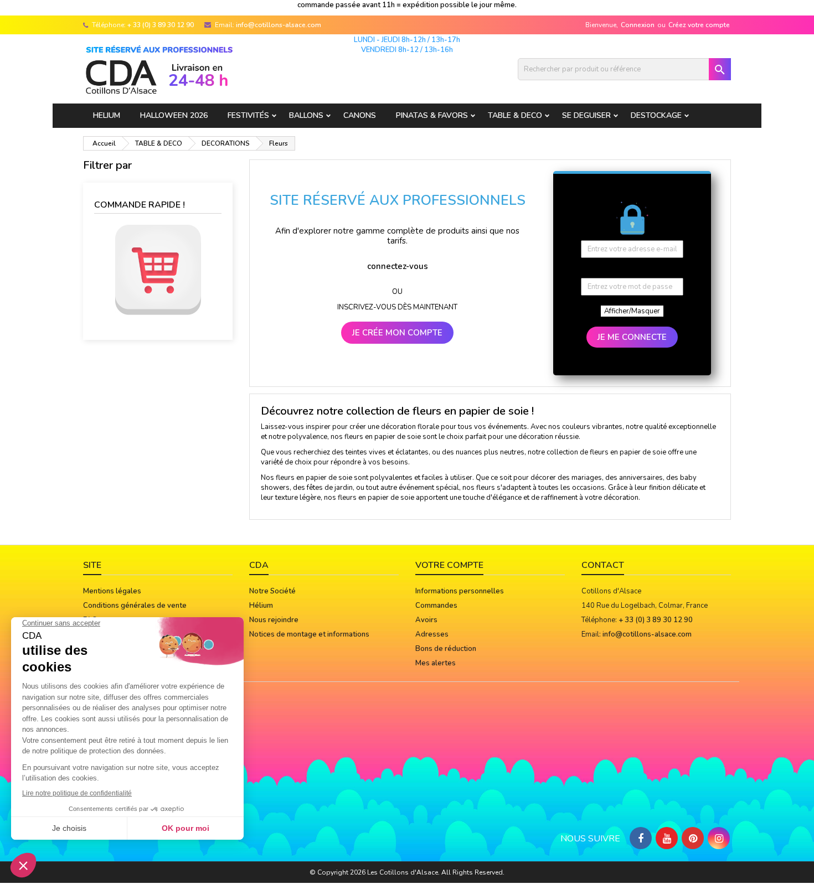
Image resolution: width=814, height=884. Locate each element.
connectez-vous (397, 266)
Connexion (638, 24)
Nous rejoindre (273, 620)
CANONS (359, 115)
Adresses (432, 634)
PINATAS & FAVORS (432, 115)
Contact (602, 565)
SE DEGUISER (586, 115)
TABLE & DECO (515, 115)
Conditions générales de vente (135, 606)
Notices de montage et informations (309, 634)
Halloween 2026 (174, 115)
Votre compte (449, 565)
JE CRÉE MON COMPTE (397, 332)
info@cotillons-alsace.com (278, 24)
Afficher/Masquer (632, 311)
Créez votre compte (699, 24)
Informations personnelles (459, 591)
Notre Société (272, 591)
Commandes (436, 606)
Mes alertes (435, 663)
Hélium (261, 606)
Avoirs (426, 620)
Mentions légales (112, 591)
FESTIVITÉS (248, 115)
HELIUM (106, 115)
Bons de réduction (445, 649)
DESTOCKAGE (656, 115)
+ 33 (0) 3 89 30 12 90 (160, 24)
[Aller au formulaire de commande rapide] (157, 270)
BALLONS (306, 115)
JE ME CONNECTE (632, 337)
